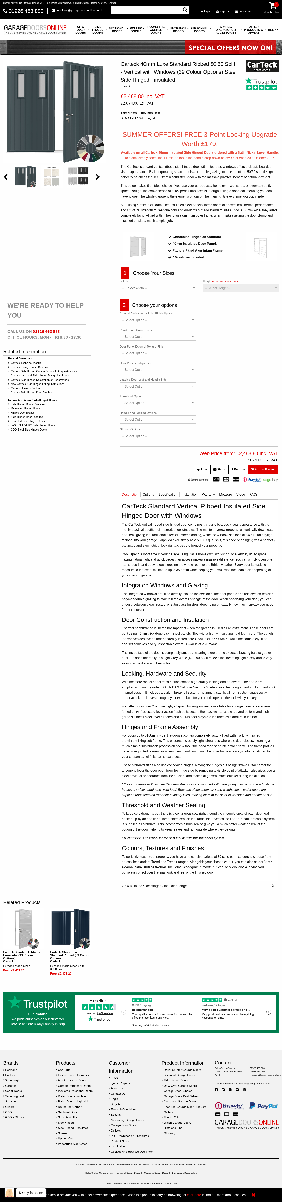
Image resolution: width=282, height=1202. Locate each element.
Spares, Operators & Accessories (226, 29)
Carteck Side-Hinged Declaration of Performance (40, 379)
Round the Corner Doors (156, 29)
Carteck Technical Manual (26, 362)
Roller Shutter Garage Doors (99, 1173)
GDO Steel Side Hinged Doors (29, 429)
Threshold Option (131, 396)
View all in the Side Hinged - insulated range (198, 885)
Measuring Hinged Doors (25, 408)
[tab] (130, 496)
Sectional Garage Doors (128, 1173)
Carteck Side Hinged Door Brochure (32, 392)
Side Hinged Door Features (27, 416)
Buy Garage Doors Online (184, 1173)
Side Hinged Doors (97, 29)
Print (203, 469)
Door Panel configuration (136, 363)
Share (220, 469)
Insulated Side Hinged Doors (28, 421)
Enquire (239, 469)
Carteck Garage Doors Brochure (30, 367)
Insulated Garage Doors (165, 1183)
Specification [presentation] (167, 494)
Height (220, 281)
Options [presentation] (148, 494)
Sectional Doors (117, 30)
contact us (244, 11)
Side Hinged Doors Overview (28, 404)
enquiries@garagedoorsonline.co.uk (79, 10)
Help (272, 29)
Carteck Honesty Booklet (26, 388)
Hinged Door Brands (23, 412)
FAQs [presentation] (253, 494)
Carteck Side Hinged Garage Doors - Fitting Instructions (44, 371)
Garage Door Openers (140, 1183)
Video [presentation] (240, 494)
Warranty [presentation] (208, 494)
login (206, 11)
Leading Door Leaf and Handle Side (143, 379)
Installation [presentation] (190, 494)
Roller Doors (136, 30)
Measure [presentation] (225, 494)
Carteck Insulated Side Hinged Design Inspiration (40, 375)
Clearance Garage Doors (156, 1173)
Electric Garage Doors (115, 1183)
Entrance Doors (178, 30)
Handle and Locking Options (138, 412)
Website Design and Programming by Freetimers (183, 1164)
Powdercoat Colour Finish (136, 330)
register (224, 11)
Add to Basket (264, 469)
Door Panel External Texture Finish (142, 346)
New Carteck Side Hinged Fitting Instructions (37, 384)
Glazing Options (130, 429)
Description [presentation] (130, 494)
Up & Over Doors (80, 29)
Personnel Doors (199, 30)
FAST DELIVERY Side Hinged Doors (33, 425)
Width (124, 281)
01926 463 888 (26, 11)
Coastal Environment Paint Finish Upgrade (147, 313)
